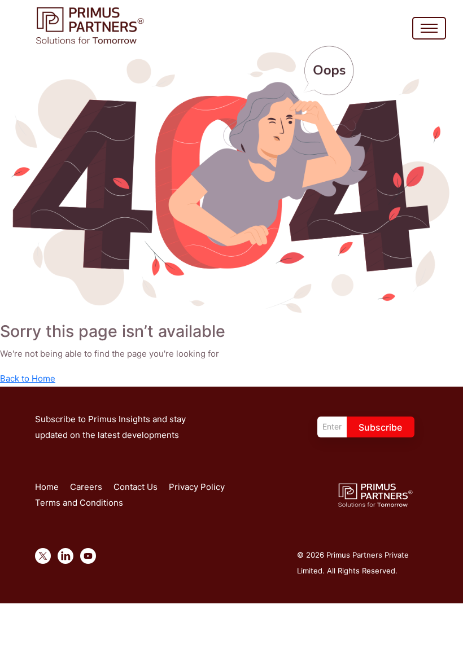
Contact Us (135, 486)
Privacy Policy (197, 486)
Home (47, 486)
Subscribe (380, 427)
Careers (86, 486)
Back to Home (27, 378)
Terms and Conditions (79, 502)
